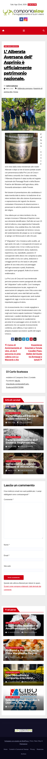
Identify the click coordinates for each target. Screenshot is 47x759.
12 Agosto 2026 (14, 706)
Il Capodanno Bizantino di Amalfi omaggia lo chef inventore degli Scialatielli (21, 628)
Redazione (40, 749)
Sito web (7, 566)
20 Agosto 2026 (14, 657)
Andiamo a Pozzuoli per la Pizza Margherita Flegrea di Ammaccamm (22, 653)
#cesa (15, 92)
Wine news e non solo (11, 46)
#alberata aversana (24, 88)
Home (5, 749)
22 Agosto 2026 (14, 632)
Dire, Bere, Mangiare (12, 622)
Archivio (23, 754)
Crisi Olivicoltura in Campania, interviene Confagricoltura (19, 678)
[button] (43, 31)
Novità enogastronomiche (14, 647)
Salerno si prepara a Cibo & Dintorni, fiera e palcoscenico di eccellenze (22, 702)
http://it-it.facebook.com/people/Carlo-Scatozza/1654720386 (17, 384)
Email (6, 555)
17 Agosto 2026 (14, 682)
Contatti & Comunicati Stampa (18, 749)
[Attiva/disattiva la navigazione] (23, 31)
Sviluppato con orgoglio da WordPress (16, 741)
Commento (8, 499)
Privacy (32, 749)
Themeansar (23, 744)
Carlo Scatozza (12, 86)
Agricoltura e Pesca (12, 672)
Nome (7, 545)
